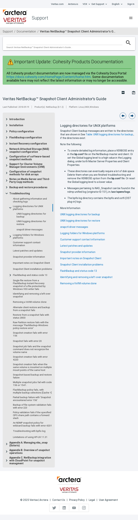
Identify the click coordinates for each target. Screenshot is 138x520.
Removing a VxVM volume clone (30, 302)
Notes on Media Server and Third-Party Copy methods (29, 180)
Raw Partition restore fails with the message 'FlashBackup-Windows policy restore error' (31, 325)
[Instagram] (84, 508)
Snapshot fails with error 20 (27, 341)
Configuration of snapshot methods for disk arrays (25, 173)
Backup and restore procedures (28, 187)
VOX (85, 4)
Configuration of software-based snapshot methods (29, 158)
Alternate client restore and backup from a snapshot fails (31, 309)
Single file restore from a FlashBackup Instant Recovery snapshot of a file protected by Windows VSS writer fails (29, 285)
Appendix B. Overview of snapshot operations (29, 451)
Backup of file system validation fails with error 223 (32, 406)
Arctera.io (73, 4)
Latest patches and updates (28, 250)
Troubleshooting (19, 193)
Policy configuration (21, 131)
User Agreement (108, 500)
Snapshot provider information (29, 256)
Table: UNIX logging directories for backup (109, 134)
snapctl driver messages (30, 229)
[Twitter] (54, 508)
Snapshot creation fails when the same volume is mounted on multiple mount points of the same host (32, 367)
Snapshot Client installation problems (32, 269)
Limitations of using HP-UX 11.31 (30, 437)
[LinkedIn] (64, 508)
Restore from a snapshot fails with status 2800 (31, 316)
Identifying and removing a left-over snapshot (31, 295)
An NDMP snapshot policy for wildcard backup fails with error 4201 (32, 424)
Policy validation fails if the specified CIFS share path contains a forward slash (32, 415)
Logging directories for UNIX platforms (28, 208)
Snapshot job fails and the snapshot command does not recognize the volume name (32, 349)
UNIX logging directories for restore (31, 223)
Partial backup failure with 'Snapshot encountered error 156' (32, 399)
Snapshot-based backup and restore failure (32, 376)
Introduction (17, 119)
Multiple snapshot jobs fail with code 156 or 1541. (32, 384)
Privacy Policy (77, 500)
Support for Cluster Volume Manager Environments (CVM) (27, 165)
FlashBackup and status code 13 (30, 275)
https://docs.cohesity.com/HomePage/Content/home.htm (48, 77)
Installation (16, 125)
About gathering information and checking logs (30, 200)
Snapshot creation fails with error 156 (30, 334)
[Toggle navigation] (130, 18)
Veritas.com (57, 4)
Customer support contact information (26, 244)
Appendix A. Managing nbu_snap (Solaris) (28, 444)
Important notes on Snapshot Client (31, 263)
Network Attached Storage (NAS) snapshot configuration (29, 150)
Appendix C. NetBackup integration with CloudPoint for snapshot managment (30, 460)
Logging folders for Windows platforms (28, 236)
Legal (92, 500)
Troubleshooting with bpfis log (29, 431)
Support (8, 31)
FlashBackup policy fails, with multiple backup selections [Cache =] (32, 391)
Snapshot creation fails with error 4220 (30, 358)
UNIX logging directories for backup (31, 215)
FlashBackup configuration (25, 137)
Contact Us (58, 500)
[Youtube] (74, 508)
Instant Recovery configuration (28, 143)
